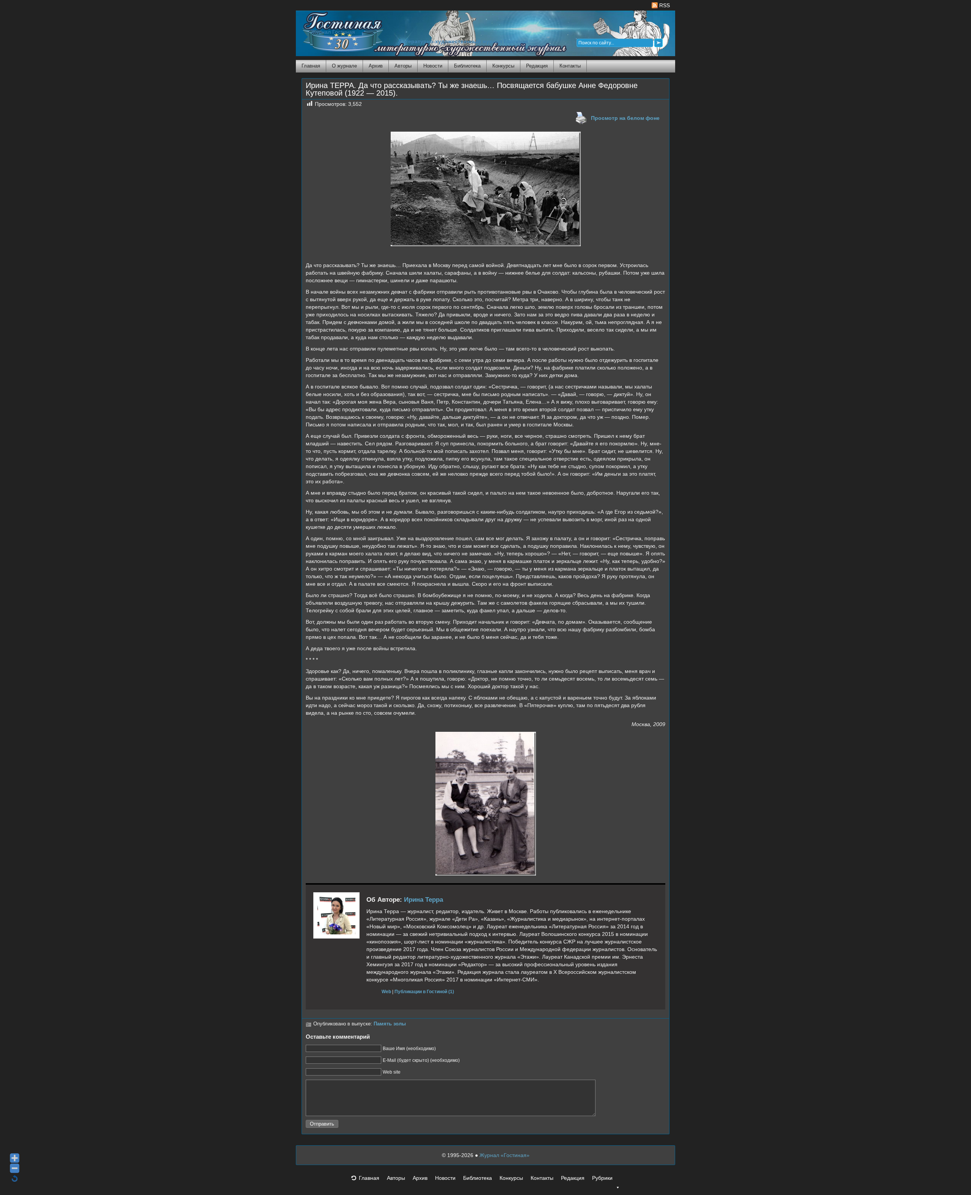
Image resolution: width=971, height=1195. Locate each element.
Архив (376, 66)
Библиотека (467, 66)
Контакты (570, 66)
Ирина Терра (423, 899)
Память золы (390, 1024)
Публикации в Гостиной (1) (424, 991)
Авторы (403, 66)
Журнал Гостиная (333, 32)
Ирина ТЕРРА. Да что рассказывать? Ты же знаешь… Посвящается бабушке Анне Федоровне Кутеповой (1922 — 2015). (472, 89)
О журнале (344, 66)
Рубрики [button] (602, 1178)
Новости (432, 66)
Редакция (537, 66)
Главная (311, 66)
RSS (664, 5)
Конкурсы (503, 66)
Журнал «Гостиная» (504, 1155)
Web (386, 991)
